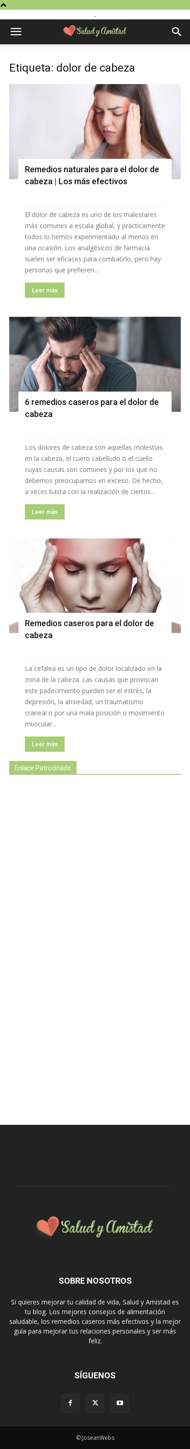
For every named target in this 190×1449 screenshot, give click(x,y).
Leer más (45, 290)
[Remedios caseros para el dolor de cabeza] (95, 586)
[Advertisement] (78, 944)
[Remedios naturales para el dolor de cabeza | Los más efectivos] (95, 131)
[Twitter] (95, 1403)
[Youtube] (120, 1403)
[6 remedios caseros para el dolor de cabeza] (95, 364)
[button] (15, 31)
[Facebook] (70, 1403)
